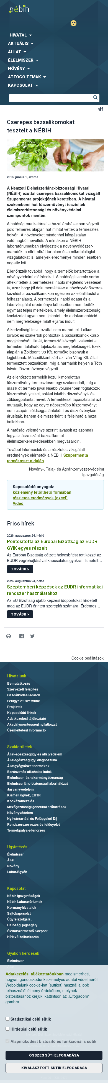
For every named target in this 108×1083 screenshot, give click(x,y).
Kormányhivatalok (21, 907)
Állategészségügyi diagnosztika (32, 759)
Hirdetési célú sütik (28, 1029)
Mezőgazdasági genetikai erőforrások (36, 806)
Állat (10, 859)
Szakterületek (19, 747)
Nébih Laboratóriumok (24, 901)
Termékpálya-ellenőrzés (26, 830)
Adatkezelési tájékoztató (26, 718)
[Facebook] (21, 636)
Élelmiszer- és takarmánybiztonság (35, 777)
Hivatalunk (16, 676)
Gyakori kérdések (23, 953)
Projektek (14, 706)
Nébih (27, 9)
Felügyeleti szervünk (23, 700)
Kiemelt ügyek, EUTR (24, 795)
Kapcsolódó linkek (21, 712)
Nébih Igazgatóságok (23, 895)
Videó (18, 503)
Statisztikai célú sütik (30, 1019)
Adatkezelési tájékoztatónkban (35, 974)
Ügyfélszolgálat (19, 919)
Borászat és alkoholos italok (29, 771)
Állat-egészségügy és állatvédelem (34, 754)
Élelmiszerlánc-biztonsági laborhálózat (37, 783)
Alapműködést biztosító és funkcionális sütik (52, 1041)
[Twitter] (32, 636)
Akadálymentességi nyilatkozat (32, 724)
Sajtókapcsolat (19, 913)
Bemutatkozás (18, 683)
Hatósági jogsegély (22, 924)
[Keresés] (95, 98)
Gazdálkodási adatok (23, 694)
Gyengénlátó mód (76, 23)
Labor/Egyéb (17, 871)
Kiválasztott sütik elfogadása (54, 1068)
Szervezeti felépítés (22, 689)
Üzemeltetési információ (26, 730)
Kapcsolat (16, 888)
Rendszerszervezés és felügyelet (33, 824)
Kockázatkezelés (20, 800)
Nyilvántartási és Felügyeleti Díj (32, 818)
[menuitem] (54, 35)
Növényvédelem (20, 812)
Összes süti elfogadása (54, 1055)
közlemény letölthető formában (42, 492)
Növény (13, 865)
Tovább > (20, 569)
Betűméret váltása (100, 108)
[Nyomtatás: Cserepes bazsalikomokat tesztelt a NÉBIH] (8, 636)
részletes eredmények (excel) (40, 497)
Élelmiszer (15, 854)
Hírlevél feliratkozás (23, 936)
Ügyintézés (17, 847)
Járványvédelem (20, 789)
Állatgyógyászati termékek (28, 765)
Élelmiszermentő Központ (27, 930)
